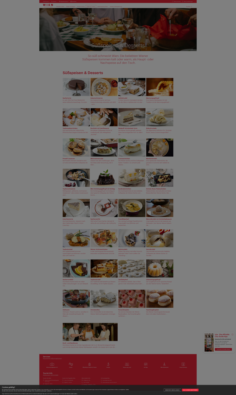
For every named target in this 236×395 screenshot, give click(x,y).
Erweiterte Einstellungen (172, 390)
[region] (118, 390)
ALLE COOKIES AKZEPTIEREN (190, 390)
